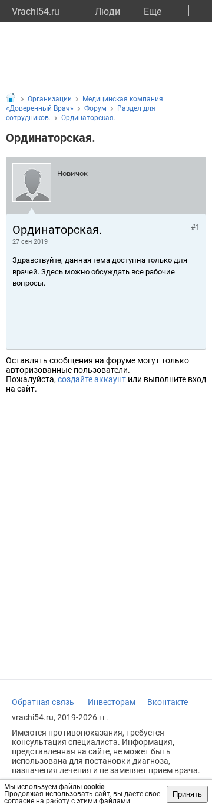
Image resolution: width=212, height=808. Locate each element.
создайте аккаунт (92, 379)
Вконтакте (167, 702)
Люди (107, 11)
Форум (95, 108)
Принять (187, 794)
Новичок (72, 173)
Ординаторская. (88, 118)
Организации (50, 99)
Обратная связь (43, 702)
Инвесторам (111, 702)
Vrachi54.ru (35, 11)
